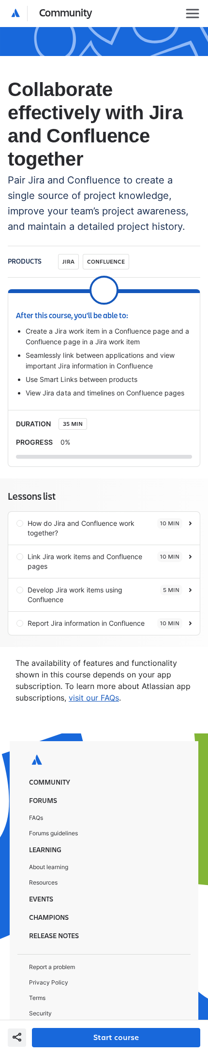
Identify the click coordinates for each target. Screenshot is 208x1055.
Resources (43, 859)
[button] (52, 13)
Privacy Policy (48, 959)
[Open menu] (192, 13)
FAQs (36, 794)
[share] (17, 1037)
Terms (37, 974)
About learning (48, 843)
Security (40, 990)
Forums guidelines (53, 810)
